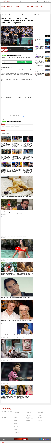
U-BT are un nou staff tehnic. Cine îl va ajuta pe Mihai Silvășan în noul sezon (5, 158)
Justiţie (16, 423)
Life (15, 431)
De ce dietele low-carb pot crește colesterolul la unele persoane (39, 74)
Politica (16, 414)
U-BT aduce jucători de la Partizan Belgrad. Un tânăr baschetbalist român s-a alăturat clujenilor (28, 158)
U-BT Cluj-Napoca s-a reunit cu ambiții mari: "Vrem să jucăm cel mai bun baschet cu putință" (17, 158)
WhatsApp (34, 1)
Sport (32, 6)
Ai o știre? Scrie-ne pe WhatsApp (8, 11)
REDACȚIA (29, 415)
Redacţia (19, 1)
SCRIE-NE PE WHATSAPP (31, 411)
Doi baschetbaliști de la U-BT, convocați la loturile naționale (17, 170)
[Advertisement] (17, 89)
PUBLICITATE (29, 412)
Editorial (16, 434)
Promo (16, 435)
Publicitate (24, 1)
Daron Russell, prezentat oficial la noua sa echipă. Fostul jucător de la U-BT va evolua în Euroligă (27, 171)
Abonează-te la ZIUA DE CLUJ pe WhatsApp (25, 62)
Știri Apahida (47, 11)
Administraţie (16, 6)
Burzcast (25, 441)
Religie (16, 429)
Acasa (3, 14)
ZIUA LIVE (16, 11)
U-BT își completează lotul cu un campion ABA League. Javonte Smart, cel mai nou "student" (28, 145)
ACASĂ (3, 6)
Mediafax (40, 418)
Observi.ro (41, 417)
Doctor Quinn (41, 415)
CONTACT (28, 417)
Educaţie (16, 426)
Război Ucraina (28, 11)
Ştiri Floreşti (41, 11)
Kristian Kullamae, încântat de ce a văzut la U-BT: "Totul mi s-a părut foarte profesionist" (17, 145)
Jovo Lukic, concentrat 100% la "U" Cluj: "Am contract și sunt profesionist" (39, 44)
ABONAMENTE (29, 414)
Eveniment (37, 6)
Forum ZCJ (16, 424)
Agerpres (40, 420)
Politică (22, 6)
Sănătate (42, 6)
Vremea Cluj (34, 11)
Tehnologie (17, 411)
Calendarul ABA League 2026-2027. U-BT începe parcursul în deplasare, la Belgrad (5, 145)
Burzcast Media (29, 441)
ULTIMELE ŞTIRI (9, 6)
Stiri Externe (17, 432)
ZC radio (22, 11)
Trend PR (40, 414)
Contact (29, 1)
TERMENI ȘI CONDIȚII (31, 418)
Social (16, 417)
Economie (27, 6)
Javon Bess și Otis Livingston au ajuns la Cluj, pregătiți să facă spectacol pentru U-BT (6, 171)
